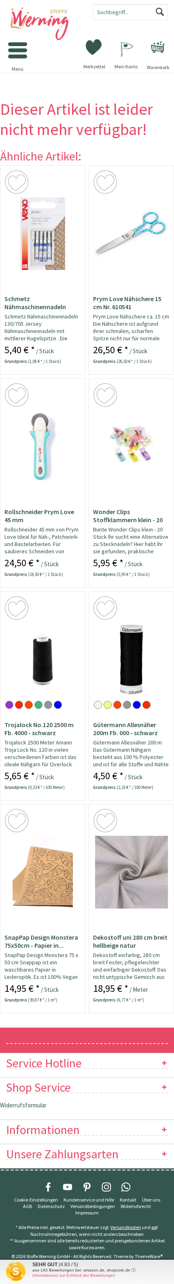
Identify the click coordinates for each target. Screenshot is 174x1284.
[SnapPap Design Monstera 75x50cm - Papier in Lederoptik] (42, 872)
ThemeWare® (149, 1256)
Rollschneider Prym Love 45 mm (39, 516)
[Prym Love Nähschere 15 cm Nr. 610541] (131, 233)
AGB (27, 1206)
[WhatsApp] (126, 1187)
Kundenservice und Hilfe (89, 1200)
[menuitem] (158, 47)
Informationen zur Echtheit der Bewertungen (73, 1275)
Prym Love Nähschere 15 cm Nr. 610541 (127, 303)
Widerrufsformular (23, 1105)
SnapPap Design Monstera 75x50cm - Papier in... (41, 941)
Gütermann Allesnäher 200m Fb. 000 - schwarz (125, 729)
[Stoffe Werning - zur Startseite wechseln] (43, 24)
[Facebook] (48, 1187)
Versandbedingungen (92, 1206)
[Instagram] (106, 1187)
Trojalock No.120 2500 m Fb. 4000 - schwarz (39, 729)
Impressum (87, 1213)
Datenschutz (51, 1206)
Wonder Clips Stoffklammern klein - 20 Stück (128, 516)
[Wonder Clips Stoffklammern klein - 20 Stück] (131, 446)
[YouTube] (67, 1187)
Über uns (151, 1200)
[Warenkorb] (158, 47)
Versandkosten (125, 1227)
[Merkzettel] (94, 46)
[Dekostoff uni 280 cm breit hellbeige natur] (131, 872)
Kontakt (128, 1200)
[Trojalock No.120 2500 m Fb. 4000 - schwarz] (42, 659)
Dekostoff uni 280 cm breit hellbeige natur (130, 941)
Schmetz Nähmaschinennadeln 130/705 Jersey (35, 303)
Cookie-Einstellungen (36, 1200)
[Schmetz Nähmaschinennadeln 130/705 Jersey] (42, 233)
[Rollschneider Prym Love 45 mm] (42, 446)
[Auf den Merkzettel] (17, 183)
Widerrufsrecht (136, 1206)
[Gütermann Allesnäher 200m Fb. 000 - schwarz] (131, 659)
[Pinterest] (87, 1187)
